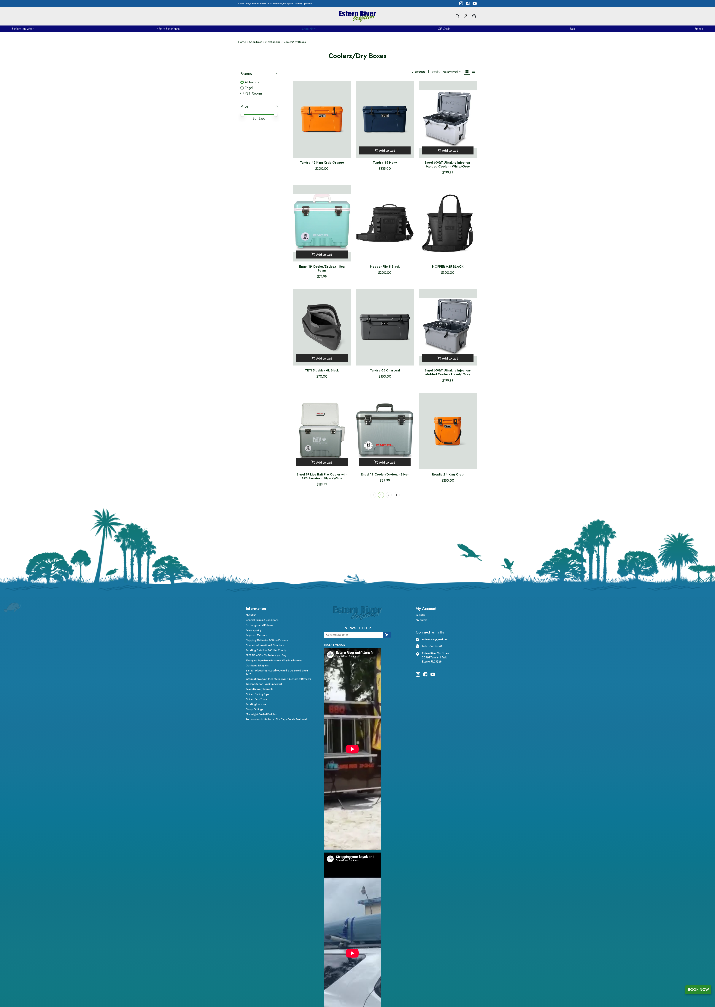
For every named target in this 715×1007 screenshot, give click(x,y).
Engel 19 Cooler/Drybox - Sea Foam (322, 268)
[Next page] (397, 495)
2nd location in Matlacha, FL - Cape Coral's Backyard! (276, 719)
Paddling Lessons (256, 704)
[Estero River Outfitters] (357, 16)
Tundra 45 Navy (385, 162)
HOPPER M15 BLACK (447, 266)
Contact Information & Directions (265, 645)
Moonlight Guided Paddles (261, 714)
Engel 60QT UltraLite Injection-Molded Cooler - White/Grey (448, 164)
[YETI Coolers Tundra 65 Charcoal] (385, 327)
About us (251, 615)
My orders (421, 620)
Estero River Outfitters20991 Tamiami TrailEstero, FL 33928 (435, 657)
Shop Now (308, 29)
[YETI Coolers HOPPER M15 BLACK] (447, 223)
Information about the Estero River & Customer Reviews (278, 679)
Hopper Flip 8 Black (385, 266)
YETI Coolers (254, 93)
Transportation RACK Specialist (264, 684)
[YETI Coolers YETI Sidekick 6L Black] (322, 327)
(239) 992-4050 (432, 646)
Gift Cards (444, 29)
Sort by (436, 71)
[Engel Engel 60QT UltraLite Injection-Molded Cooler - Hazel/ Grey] (447, 327)
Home (242, 42)
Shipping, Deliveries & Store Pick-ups (267, 640)
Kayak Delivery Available (259, 689)
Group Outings (254, 709)
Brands (699, 29)
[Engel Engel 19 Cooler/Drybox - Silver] (385, 431)
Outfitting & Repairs (257, 665)
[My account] (465, 16)
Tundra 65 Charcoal (385, 370)
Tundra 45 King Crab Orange (322, 162)
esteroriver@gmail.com (435, 639)
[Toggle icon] (457, 16)
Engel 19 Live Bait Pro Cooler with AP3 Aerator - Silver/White (322, 476)
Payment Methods (257, 635)
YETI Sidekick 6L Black (322, 370)
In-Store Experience (168, 29)
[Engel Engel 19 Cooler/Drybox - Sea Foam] (322, 223)
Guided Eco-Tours (256, 699)
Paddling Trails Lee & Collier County (266, 650)
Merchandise (272, 42)
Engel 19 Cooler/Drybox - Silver (385, 474)
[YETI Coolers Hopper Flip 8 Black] (385, 223)
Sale (572, 29)
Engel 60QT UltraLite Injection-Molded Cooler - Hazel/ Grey (448, 372)
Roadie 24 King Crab (448, 474)
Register (420, 615)
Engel (249, 88)
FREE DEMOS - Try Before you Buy (266, 655)
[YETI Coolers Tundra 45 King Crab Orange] (322, 119)
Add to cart (387, 150)
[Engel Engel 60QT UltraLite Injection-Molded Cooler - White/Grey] (447, 119)
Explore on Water (23, 29)
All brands (252, 82)
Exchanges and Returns (259, 625)
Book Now (698, 989)
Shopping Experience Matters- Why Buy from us (274, 660)
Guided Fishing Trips (257, 694)
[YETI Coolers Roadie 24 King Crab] (447, 431)
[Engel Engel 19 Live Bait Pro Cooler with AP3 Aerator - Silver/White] (322, 431)
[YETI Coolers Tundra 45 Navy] (385, 119)
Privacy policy (253, 630)
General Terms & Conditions (262, 620)
